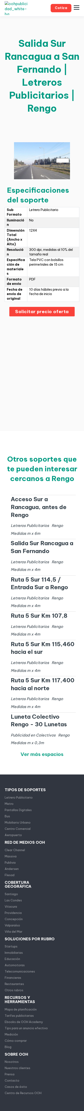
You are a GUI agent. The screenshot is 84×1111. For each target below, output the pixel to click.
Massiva (11, 856)
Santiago (11, 894)
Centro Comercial (18, 829)
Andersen (12, 869)
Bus (7, 816)
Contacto (12, 1080)
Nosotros (12, 1062)
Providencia (13, 913)
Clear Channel (15, 850)
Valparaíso (12, 925)
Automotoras (15, 965)
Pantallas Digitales (18, 810)
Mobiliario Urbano (18, 822)
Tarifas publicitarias (19, 1015)
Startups (11, 946)
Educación (12, 959)
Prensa (9, 1074)
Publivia (10, 862)
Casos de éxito (16, 1087)
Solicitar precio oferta (42, 311)
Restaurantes (14, 984)
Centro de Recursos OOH (23, 1093)
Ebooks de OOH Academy (24, 1022)
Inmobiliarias (14, 952)
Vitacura (11, 906)
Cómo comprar (16, 1040)
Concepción (14, 919)
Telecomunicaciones (20, 971)
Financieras (13, 977)
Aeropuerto (13, 835)
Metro (9, 804)
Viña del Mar (13, 931)
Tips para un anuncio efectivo (26, 1028)
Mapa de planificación (21, 1009)
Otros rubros (14, 990)
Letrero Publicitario (19, 797)
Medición (11, 1034)
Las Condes (13, 900)
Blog (8, 1047)
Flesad (9, 875)
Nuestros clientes (17, 1068)
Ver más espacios (42, 754)
